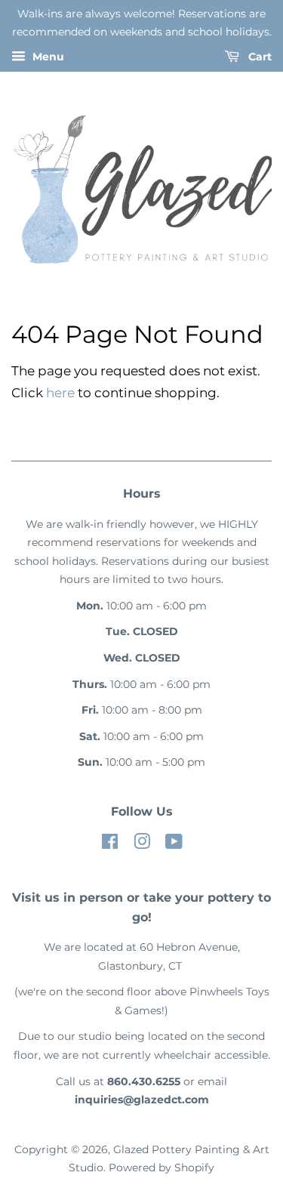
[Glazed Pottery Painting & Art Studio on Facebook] (109, 844)
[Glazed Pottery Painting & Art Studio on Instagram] (142, 844)
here (60, 392)
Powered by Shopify (161, 1167)
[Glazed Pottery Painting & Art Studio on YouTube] (174, 844)
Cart (258, 56)
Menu (46, 56)
